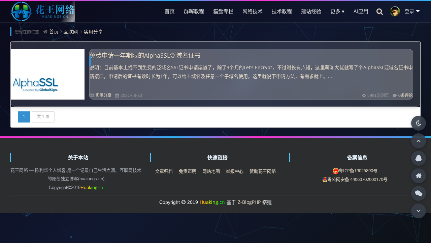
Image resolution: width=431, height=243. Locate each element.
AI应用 (361, 11)
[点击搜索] (379, 11)
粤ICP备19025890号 (358, 170)
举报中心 (234, 171)
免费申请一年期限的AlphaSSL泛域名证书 (145, 55)
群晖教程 (194, 11)
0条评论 (405, 95)
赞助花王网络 (263, 171)
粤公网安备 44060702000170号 (357, 179)
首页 (170, 11)
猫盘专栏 (223, 11)
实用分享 (93, 31)
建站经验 (311, 11)
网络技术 (252, 11)
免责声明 (187, 171)
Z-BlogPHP (249, 202)
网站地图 (211, 171)
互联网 (71, 31)
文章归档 (164, 171)
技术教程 (282, 11)
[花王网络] (42, 11)
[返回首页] (418, 175)
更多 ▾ (337, 11)
